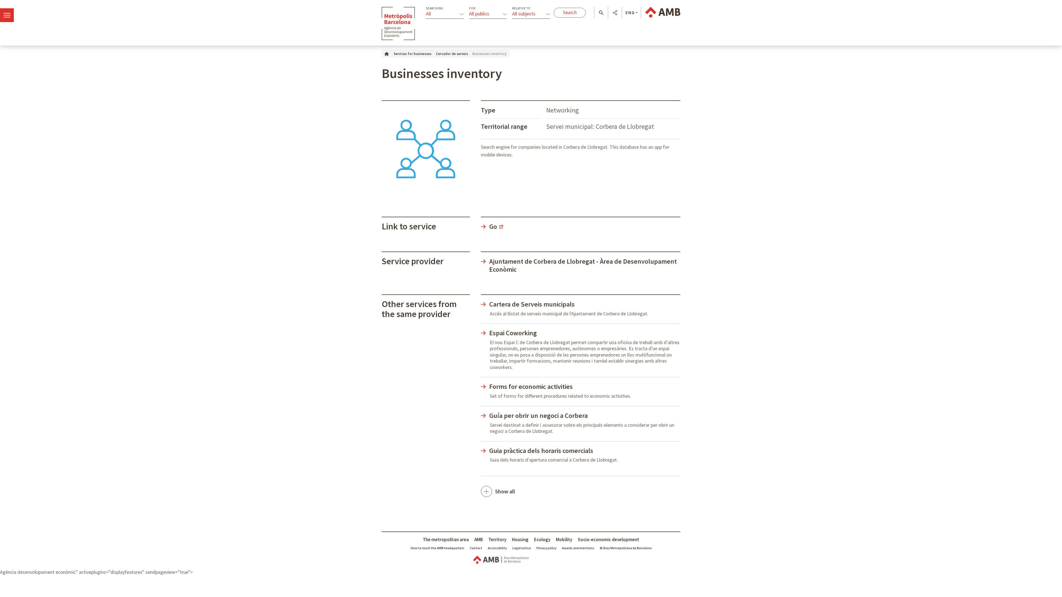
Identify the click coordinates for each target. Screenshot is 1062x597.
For (472, 8)
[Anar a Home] (386, 53)
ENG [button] (630, 12)
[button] (601, 13)
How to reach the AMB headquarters (437, 548)
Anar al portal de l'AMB (662, 12)
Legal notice (521, 548)
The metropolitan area (446, 539)
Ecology (542, 539)
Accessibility (497, 548)
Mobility (564, 539)
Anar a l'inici (398, 23)
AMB (478, 539)
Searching (434, 8)
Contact (476, 548)
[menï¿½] (7, 15)
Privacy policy (546, 548)
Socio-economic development (608, 539)
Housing (520, 539)
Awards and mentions (578, 548)
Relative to (521, 8)
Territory (497, 539)
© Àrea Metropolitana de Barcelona (626, 548)
